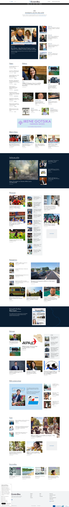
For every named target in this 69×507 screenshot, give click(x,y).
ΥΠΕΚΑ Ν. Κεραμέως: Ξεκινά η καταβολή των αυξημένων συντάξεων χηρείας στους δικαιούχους (31, 84)
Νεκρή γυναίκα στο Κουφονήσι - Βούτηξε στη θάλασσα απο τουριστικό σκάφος (15, 298)
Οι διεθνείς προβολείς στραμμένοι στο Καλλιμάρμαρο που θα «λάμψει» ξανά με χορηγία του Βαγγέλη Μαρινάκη (37, 229)
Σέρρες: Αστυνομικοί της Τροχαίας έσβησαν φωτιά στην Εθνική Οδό (54, 338)
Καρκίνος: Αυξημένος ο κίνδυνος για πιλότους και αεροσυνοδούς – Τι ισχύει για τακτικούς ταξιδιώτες (22, 421)
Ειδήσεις (24, 63)
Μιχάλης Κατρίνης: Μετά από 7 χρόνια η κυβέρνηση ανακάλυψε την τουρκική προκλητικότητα (13, 342)
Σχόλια (31, 496)
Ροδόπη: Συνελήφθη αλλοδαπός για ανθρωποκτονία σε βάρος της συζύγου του (52, 102)
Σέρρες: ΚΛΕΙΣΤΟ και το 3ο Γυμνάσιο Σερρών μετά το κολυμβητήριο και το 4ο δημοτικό (53, 170)
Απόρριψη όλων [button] (8, 503)
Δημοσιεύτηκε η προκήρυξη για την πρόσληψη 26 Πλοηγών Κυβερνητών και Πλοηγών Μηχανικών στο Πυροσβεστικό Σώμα (52, 87)
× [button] (10, 484)
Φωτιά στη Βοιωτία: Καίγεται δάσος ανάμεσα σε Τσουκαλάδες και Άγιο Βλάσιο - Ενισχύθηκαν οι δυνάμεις (33, 298)
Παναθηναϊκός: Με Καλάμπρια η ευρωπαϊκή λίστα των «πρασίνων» (37, 240)
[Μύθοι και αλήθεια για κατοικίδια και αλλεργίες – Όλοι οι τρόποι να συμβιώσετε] (45, 427)
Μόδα (15, 381)
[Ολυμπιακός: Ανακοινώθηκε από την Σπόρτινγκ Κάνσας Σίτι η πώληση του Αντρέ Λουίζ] (29, 211)
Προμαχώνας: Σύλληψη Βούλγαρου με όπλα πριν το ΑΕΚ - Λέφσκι (35, 110)
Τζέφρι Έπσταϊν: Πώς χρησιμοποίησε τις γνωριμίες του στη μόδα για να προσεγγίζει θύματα (55, 403)
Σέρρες (11, 63)
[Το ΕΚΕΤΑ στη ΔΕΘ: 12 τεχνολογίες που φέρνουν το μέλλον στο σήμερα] (11, 264)
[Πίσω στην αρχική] (34, 1)
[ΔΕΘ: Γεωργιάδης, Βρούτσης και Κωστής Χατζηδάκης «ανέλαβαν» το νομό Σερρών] (43, 29)
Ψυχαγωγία (12, 192)
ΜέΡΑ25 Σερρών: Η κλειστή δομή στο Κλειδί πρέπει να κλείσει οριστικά (29, 347)
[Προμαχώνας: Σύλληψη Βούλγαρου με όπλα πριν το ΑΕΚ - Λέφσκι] (25, 111)
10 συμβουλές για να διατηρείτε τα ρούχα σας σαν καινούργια (55, 385)
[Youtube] (12, 499)
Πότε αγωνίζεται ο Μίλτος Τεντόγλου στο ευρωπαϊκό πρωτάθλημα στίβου (37, 251)
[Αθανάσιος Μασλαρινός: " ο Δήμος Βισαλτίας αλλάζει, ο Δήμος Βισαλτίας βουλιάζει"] (45, 111)
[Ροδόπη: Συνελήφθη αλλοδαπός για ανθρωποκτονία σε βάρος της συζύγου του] (54, 96)
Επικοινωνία (51, 493)
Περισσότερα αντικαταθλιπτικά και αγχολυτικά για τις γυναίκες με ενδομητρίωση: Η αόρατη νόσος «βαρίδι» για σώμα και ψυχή (22, 427)
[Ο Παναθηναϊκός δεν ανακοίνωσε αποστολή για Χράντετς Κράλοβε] (52, 219)
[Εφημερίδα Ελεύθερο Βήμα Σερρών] (43, 316)
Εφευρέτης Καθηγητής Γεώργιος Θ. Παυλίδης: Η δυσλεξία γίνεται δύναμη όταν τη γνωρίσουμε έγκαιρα (53, 477)
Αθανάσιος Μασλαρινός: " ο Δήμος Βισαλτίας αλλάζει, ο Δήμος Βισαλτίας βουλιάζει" (14, 76)
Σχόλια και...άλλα (13, 46)
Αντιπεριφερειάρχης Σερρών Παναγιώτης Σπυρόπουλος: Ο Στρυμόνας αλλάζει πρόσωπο (26, 477)
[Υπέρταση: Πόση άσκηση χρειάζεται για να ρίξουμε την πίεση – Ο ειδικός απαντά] (11, 434)
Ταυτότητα (51, 496)
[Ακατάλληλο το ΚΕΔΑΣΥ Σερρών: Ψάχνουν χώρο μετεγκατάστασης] (43, 55)
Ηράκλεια (15, 101)
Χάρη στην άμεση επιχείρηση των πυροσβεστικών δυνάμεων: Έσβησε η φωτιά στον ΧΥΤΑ (14, 104)
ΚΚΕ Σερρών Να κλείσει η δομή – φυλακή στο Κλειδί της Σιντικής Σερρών (14, 110)
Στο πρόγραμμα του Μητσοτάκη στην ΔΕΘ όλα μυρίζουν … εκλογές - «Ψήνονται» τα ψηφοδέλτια (53, 161)
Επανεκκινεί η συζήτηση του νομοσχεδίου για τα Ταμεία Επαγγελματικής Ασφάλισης (31, 372)
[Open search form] (15, 1)
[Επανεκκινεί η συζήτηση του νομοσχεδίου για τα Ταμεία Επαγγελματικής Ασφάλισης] (34, 366)
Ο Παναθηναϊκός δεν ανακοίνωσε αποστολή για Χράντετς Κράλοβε (37, 198)
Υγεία (10, 417)
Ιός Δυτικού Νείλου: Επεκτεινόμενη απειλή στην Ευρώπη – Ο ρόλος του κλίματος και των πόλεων (15, 453)
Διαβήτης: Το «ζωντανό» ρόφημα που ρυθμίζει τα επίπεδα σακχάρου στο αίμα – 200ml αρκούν (33, 453)
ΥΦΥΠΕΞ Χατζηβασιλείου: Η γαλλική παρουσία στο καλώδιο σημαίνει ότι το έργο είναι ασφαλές (15, 372)
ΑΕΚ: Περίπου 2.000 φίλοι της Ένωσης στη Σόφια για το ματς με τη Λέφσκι (37, 216)
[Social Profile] (18, 396)
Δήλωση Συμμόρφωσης (53, 497)
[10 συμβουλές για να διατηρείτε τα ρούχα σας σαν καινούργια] (47, 387)
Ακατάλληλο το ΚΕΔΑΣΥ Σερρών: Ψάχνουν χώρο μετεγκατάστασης (54, 343)
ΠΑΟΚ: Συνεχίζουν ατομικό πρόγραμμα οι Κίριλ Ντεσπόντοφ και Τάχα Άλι (37, 245)
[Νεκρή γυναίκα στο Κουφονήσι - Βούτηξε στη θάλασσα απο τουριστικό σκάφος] (17, 292)
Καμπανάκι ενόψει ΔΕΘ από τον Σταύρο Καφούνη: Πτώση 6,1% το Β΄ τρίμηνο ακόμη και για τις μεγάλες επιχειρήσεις (22, 282)
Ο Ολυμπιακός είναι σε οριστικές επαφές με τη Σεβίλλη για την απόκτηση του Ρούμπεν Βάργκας (15, 207)
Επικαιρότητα (13, 260)
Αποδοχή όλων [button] (4, 503)
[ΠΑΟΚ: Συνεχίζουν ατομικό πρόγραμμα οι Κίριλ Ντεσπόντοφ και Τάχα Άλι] (29, 246)
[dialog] (6, 495)
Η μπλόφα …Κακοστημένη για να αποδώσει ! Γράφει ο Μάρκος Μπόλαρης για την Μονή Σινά (53, 179)
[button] (6, 505)
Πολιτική (23, 81)
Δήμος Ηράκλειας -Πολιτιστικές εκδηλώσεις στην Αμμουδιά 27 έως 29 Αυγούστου (14, 99)
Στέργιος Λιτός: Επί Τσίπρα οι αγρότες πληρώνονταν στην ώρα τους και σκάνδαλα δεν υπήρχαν (53, 46)
